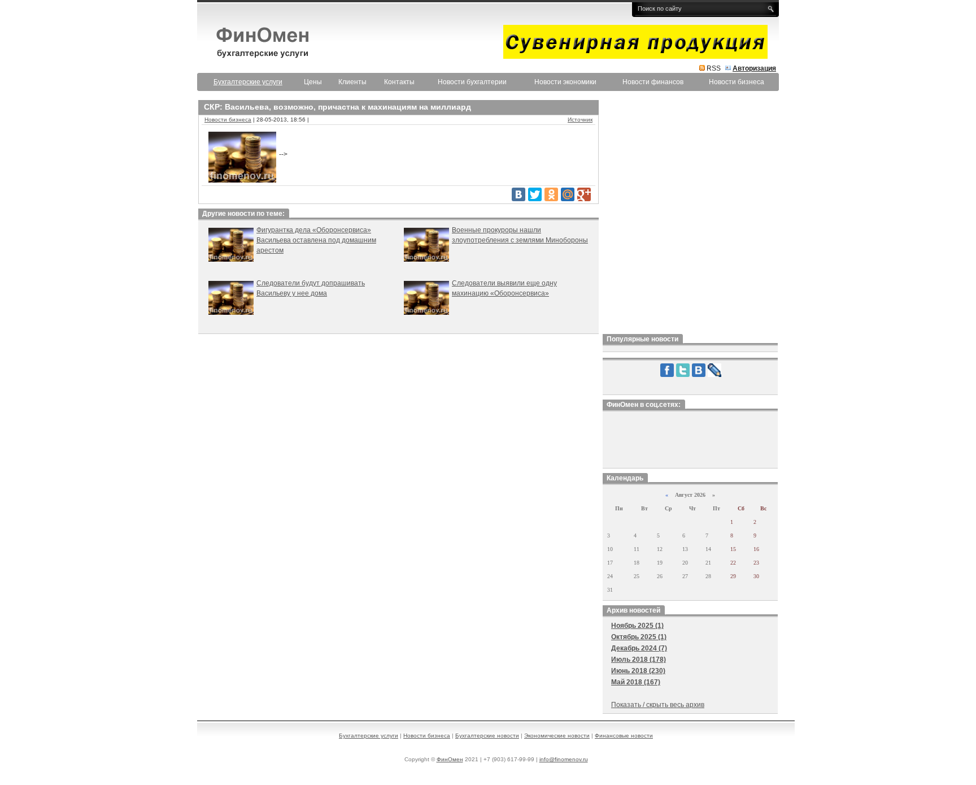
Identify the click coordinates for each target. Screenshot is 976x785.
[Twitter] (535, 194)
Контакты (399, 82)
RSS (714, 68)
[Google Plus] (584, 194)
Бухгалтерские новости (487, 735)
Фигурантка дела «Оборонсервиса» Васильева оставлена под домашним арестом (316, 240)
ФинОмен (450, 759)
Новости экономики (565, 82)
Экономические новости (557, 735)
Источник (580, 119)
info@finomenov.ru (563, 759)
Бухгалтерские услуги (368, 735)
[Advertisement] (690, 214)
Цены (313, 82)
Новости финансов (652, 82)
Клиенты (352, 82)
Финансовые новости (624, 735)
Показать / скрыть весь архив (657, 705)
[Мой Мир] (567, 194)
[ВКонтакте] (518, 194)
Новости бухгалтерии (472, 82)
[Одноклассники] (551, 194)
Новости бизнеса (736, 82)
